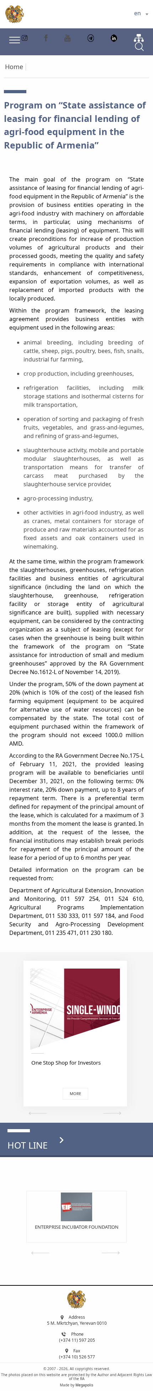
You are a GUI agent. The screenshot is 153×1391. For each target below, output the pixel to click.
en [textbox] (137, 13)
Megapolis (84, 1384)
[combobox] (141, 14)
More (75, 1093)
